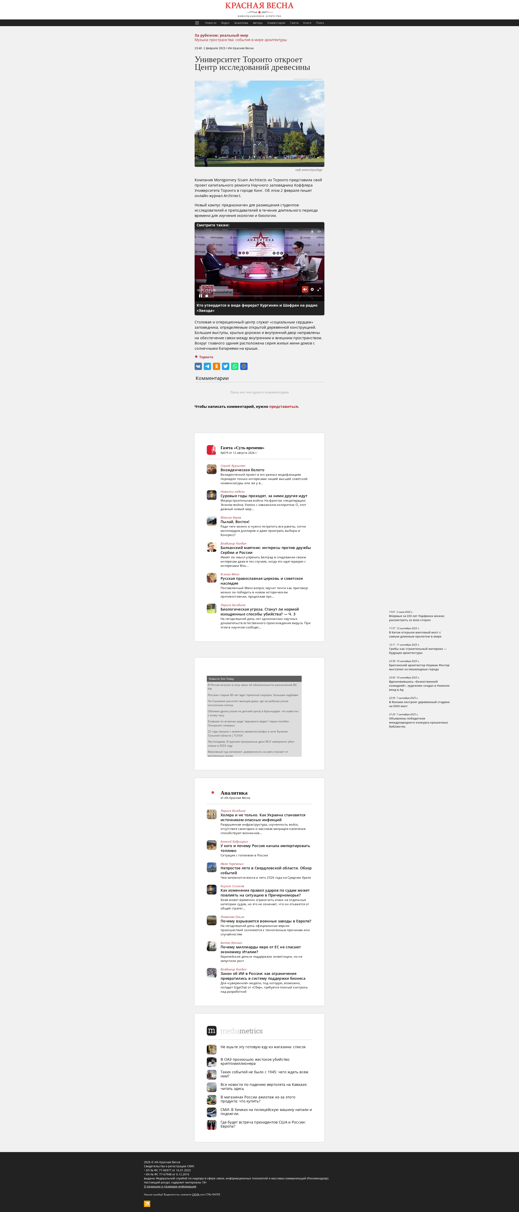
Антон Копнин (231, 943)
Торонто (206, 357)
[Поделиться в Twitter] (225, 366)
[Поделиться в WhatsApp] (234, 366)
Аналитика (241, 23)
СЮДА (195, 1194)
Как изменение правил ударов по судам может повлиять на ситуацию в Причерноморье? (265, 893)
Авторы (258, 23)
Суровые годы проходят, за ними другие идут (264, 495)
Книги (307, 23)
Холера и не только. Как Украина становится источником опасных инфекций (263, 817)
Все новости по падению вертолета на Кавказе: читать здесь (264, 1086)
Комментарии (276, 23)
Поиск (320, 23)
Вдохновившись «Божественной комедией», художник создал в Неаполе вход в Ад (419, 685)
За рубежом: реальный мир (221, 35)
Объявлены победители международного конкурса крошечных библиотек (418, 722)
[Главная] (259, 9)
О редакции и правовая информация (170, 1186)
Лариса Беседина (233, 605)
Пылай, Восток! (235, 521)
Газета (294, 23)
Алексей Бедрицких (234, 841)
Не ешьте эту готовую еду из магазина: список (263, 1046)
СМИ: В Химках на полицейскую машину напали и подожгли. (266, 1111)
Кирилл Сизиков (232, 886)
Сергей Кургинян (233, 466)
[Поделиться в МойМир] (244, 366)
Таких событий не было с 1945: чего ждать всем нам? (264, 1073)
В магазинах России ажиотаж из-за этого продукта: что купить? (258, 1099)
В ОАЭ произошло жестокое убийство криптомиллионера (255, 1061)
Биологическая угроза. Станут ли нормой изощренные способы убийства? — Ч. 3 (260, 611)
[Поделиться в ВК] (198, 366)
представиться (283, 407)
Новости (210, 23)
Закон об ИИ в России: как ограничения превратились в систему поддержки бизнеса (263, 976)
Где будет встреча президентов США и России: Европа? (263, 1124)
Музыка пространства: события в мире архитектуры (241, 39)
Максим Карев (231, 517)
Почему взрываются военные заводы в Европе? (266, 921)
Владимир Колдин (234, 543)
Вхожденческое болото (242, 469)
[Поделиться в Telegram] (207, 366)
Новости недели (233, 491)
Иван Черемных (232, 864)
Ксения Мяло (230, 574)
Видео (225, 23)
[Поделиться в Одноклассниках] (216, 366)
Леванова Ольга (232, 917)
